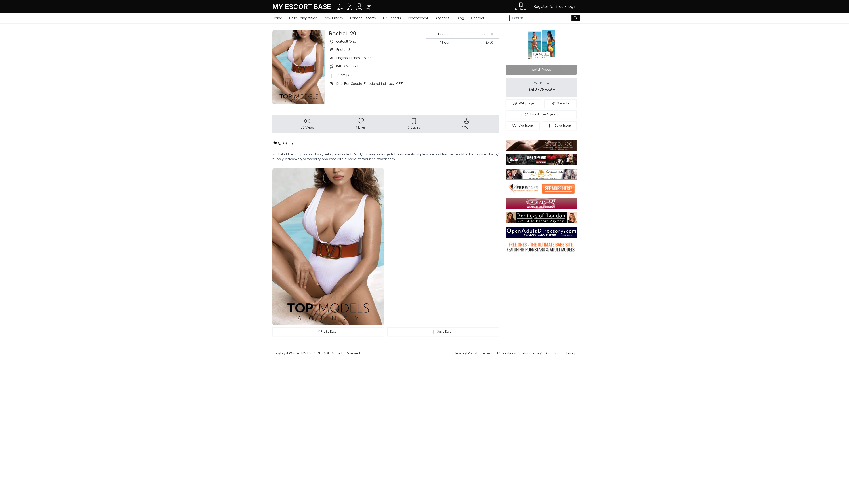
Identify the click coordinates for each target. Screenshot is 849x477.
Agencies (442, 18)
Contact (477, 18)
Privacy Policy (466, 353)
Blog (460, 18)
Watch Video (541, 69)
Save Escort (563, 125)
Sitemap (570, 353)
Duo (339, 83)
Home (277, 18)
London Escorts (363, 18)
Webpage (526, 103)
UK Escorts (392, 18)
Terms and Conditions (498, 353)
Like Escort (525, 125)
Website (563, 103)
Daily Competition (303, 18)
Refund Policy (531, 353)
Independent (418, 18)
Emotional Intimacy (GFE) (383, 83)
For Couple (353, 83)
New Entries (333, 18)
